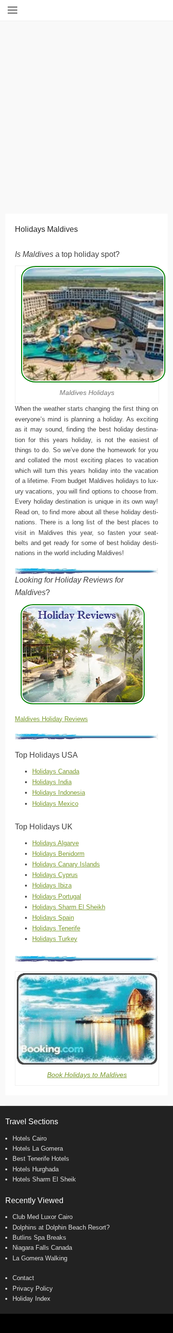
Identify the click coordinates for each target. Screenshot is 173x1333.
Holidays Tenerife (56, 928)
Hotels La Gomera (37, 1148)
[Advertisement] (86, 112)
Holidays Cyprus (55, 874)
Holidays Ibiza (52, 885)
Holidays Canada (55, 771)
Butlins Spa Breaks (39, 1237)
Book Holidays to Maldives (87, 1075)
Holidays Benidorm (58, 853)
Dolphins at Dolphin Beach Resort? (61, 1227)
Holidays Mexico (55, 803)
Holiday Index (31, 1298)
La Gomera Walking (39, 1258)
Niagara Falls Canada (42, 1247)
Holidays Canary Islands (66, 864)
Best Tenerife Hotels (40, 1158)
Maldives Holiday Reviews (51, 719)
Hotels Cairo (29, 1138)
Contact (23, 1278)
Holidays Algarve (55, 843)
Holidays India (52, 782)
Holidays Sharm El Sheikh (68, 907)
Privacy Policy (32, 1288)
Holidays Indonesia (58, 792)
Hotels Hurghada (35, 1169)
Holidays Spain (53, 917)
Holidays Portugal (56, 896)
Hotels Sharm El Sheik (44, 1179)
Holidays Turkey (54, 938)
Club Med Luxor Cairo (42, 1216)
